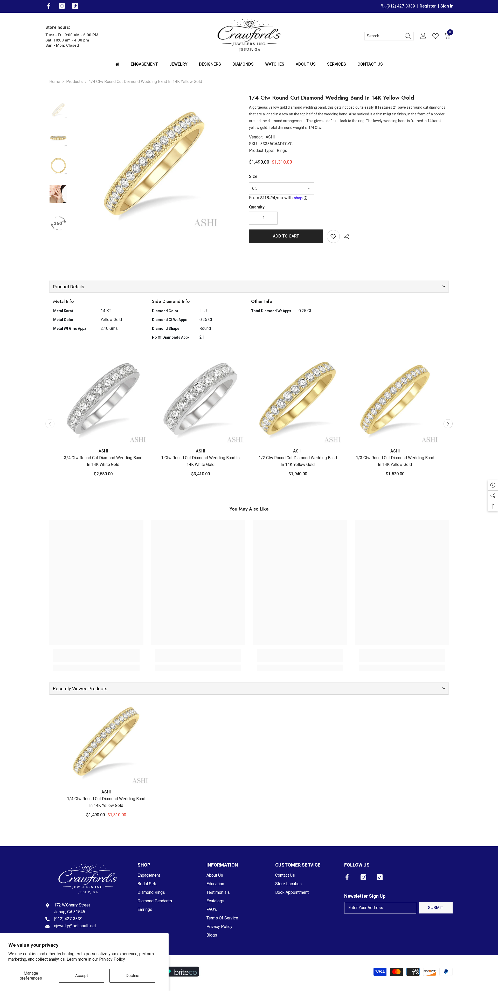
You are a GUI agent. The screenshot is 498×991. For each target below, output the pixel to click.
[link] (96, 658)
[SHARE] (344, 237)
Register (429, 6)
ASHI (270, 137)
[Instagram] (363, 877)
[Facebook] (347, 877)
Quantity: (257, 206)
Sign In (446, 6)
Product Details (68, 286)
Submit (435, 907)
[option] (154, 163)
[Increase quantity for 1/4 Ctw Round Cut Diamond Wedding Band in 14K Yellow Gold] (274, 217)
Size (253, 176)
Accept (81, 975)
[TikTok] (380, 877)
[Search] (389, 36)
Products (74, 81)
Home (54, 81)
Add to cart (286, 236)
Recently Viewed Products (80, 688)
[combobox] (384, 36)
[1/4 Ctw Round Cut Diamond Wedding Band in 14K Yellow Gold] (106, 741)
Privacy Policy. (112, 959)
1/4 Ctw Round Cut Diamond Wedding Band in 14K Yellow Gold (106, 802)
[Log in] (423, 36)
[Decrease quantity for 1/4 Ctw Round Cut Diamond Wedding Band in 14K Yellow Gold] (253, 217)
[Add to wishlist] (333, 236)
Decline (132, 975)
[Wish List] (436, 36)
